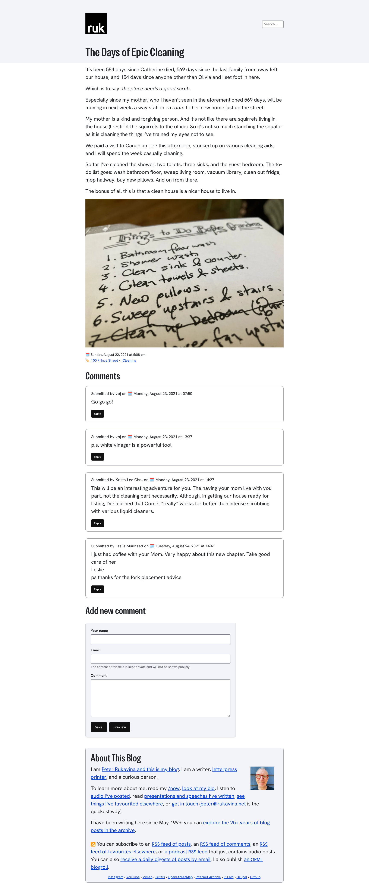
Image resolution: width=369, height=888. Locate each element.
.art (229, 877)
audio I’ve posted (110, 796)
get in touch (185, 803)
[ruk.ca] (184, 23)
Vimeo (147, 877)
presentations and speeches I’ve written (189, 796)
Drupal (242, 877)
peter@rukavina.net (223, 803)
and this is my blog (140, 769)
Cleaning (129, 360)
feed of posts (171, 844)
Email (95, 650)
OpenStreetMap (180, 877)
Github (255, 877)
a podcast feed (186, 851)
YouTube (133, 877)
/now (174, 788)
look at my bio (198, 788)
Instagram (115, 877)
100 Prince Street (104, 360)
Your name (99, 630)
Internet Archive (208, 877)
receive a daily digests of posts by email (165, 859)
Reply (97, 413)
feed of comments (225, 844)
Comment (99, 675)
